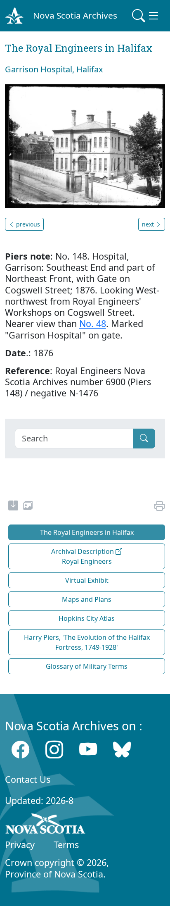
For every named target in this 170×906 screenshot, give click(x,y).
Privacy (20, 845)
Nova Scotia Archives (75, 15)
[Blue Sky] (121, 749)
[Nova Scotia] (45, 825)
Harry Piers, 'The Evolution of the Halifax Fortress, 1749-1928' (87, 642)
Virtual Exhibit (87, 580)
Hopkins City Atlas (87, 618)
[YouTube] (88, 749)
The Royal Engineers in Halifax (87, 532)
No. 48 (92, 323)
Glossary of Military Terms (87, 666)
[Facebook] (20, 749)
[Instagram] (54, 749)
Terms (66, 845)
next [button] (149, 224)
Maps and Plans (86, 599)
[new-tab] (13, 506)
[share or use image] (28, 506)
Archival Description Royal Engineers (83, 556)
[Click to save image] (85, 145)
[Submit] (144, 438)
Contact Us (27, 779)
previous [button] (27, 224)
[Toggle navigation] (146, 15)
